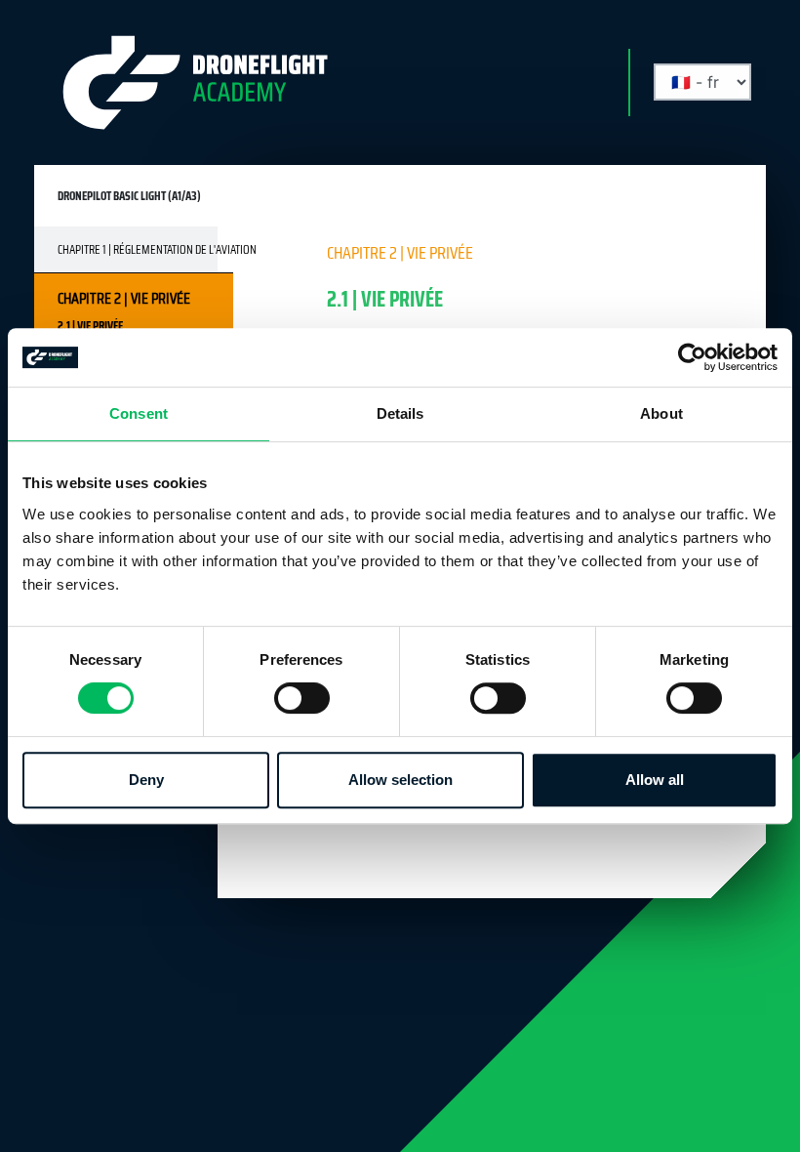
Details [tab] (400, 413)
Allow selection (400, 779)
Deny (146, 779)
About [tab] (661, 413)
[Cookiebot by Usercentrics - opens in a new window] (692, 357)
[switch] (302, 698)
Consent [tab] (138, 413)
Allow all (654, 779)
